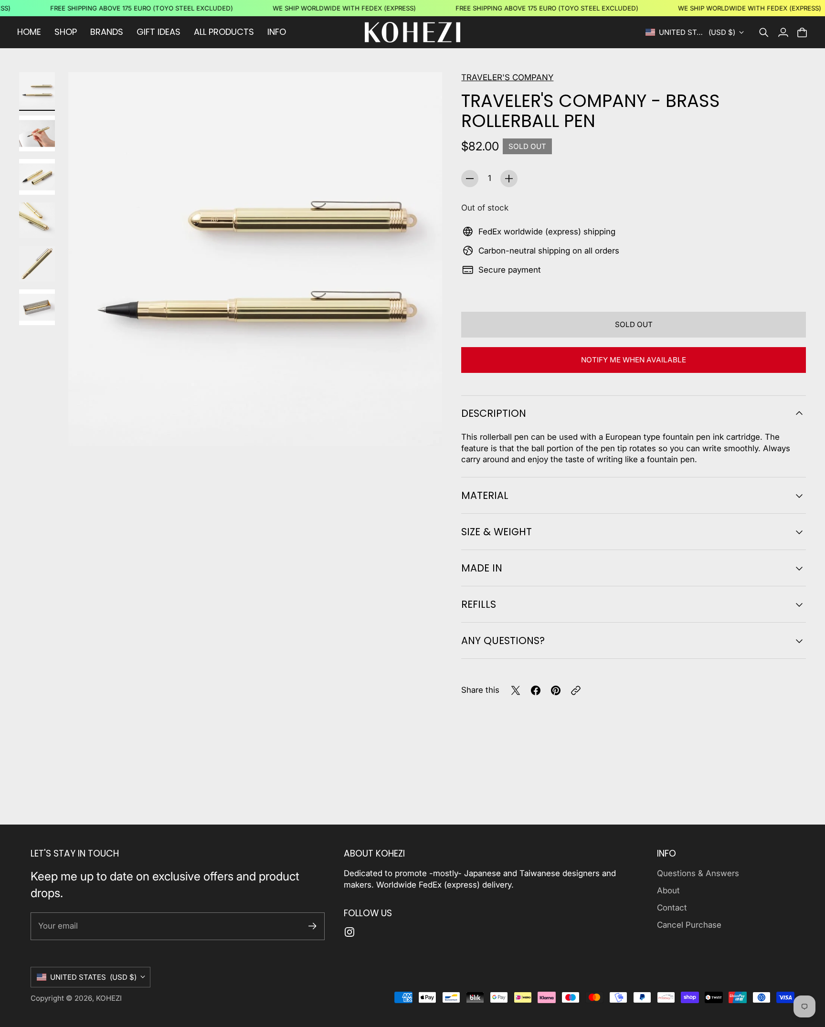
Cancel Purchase (689, 925)
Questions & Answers (698, 873)
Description (493, 413)
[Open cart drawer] (802, 32)
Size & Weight (496, 532)
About (668, 890)
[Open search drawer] (763, 32)
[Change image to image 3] (37, 177)
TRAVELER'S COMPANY (507, 77)
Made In (481, 568)
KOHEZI (109, 998)
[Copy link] (575, 690)
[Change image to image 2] (37, 133)
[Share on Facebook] (535, 690)
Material (484, 495)
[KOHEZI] (412, 32)
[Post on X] (515, 690)
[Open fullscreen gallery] (423, 427)
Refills (478, 604)
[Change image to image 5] (37, 264)
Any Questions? (503, 640)
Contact (672, 907)
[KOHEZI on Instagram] (349, 932)
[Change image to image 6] (37, 307)
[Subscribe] (312, 926)
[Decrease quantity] (469, 178)
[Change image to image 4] (37, 220)
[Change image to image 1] (37, 90)
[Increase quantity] (509, 178)
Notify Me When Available (633, 359)
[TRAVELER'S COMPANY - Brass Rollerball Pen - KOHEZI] (255, 259)
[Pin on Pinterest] (555, 690)
